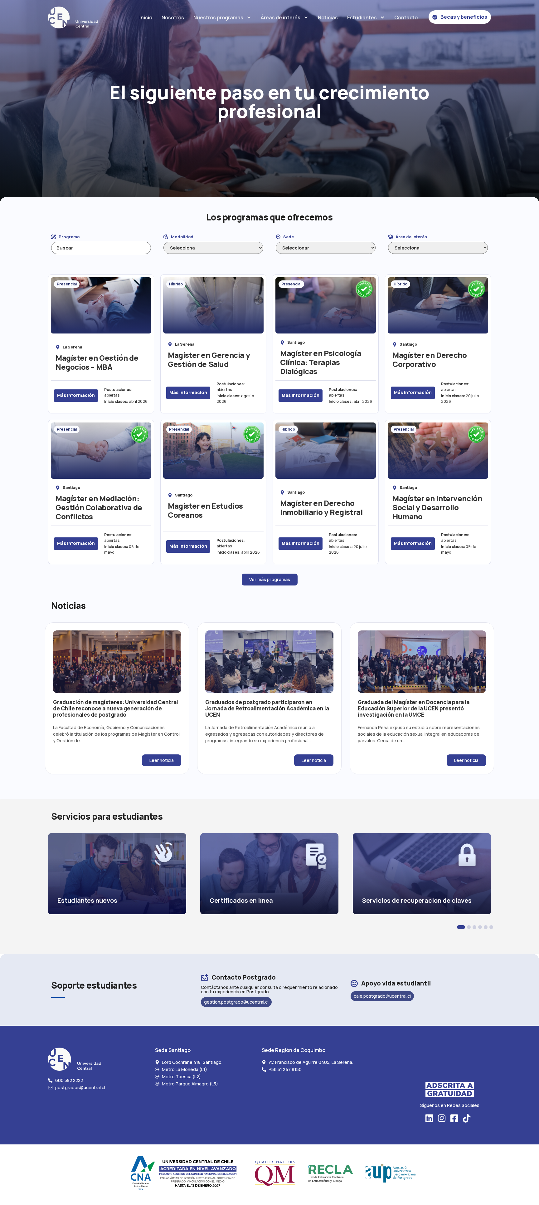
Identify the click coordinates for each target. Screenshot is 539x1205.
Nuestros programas (218, 17)
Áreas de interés (280, 17)
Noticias (328, 17)
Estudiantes (362, 17)
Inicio (145, 17)
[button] (461, 927)
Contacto (406, 17)
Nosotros (173, 17)
